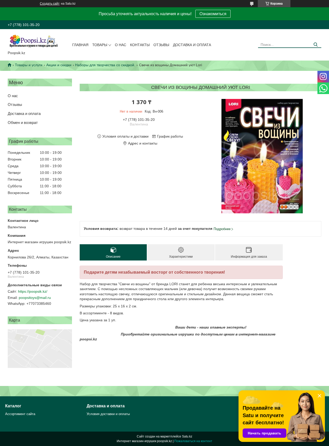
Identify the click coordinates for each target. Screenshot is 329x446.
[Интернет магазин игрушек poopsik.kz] (33, 41)
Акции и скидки (58, 65)
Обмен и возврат (23, 122)
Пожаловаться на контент (193, 441)
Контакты (140, 45)
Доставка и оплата (192, 45)
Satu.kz (187, 436)
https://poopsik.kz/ (32, 291)
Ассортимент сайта (20, 414)
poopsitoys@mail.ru (35, 298)
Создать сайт (50, 3)
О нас (120, 45)
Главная (80, 45)
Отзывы (161, 45)
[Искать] (315, 44)
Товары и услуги (28, 65)
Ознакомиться (212, 14)
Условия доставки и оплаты (108, 414)
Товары (99, 45)
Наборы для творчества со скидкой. (105, 65)
